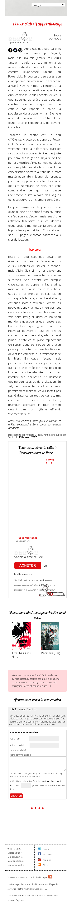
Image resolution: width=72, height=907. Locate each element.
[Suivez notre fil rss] (39, 865)
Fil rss (45, 865)
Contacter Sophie (15, 864)
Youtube (47, 859)
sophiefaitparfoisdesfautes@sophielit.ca (31, 682)
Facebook (47, 854)
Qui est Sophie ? (15, 856)
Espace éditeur (14, 852)
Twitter (46, 849)
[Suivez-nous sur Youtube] (39, 859)
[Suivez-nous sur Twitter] (39, 849)
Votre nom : (16, 738)
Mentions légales (15, 860)
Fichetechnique (54, 37)
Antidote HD (40, 888)
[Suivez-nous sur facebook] (39, 854)
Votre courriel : (17, 745)
